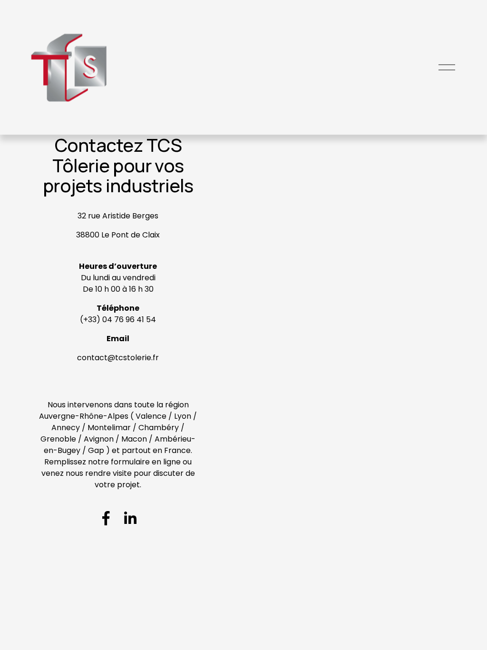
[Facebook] (106, 518)
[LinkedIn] (129, 518)
